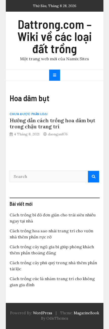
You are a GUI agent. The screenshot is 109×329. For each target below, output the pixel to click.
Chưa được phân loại (29, 114)
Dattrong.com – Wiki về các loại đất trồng (54, 36)
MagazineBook (86, 313)
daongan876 (58, 134)
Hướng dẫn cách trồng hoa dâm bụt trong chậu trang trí (52, 123)
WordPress (42, 313)
